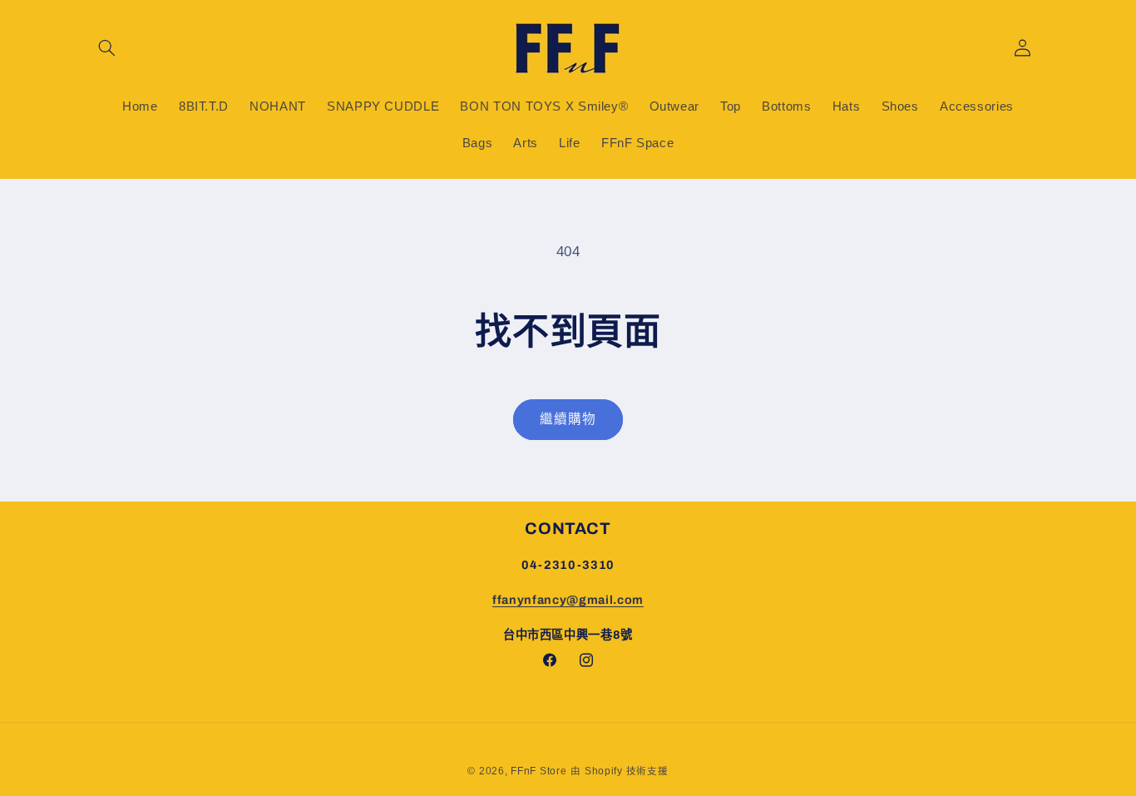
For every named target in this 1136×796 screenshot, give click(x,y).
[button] (107, 48)
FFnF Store (538, 770)
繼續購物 (568, 419)
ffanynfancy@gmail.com (568, 599)
